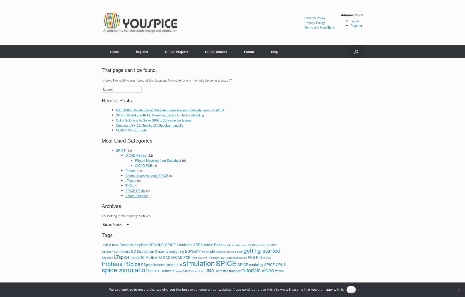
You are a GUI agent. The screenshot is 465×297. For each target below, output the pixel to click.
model (135, 257)
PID (259, 257)
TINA (129, 185)
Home (114, 51)
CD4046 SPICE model (131, 130)
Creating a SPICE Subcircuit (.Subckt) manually (149, 125)
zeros (279, 270)
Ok (351, 289)
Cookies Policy (315, 17)
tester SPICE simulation (189, 271)
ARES (198, 244)
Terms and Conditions (319, 27)
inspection (107, 257)
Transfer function (228, 270)
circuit (226, 245)
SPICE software (162, 270)
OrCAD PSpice (136, 155)
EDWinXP (193, 251)
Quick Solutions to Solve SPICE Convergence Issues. (154, 120)
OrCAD (164, 257)
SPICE (121, 150)
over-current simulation (233, 257)
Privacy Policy (314, 22)
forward (220, 251)
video (268, 270)
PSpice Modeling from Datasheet (158, 160)
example (208, 251)
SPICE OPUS (135, 190)
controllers (122, 251)
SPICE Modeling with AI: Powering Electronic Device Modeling (160, 115)
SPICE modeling (250, 264)
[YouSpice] (140, 22)
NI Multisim (149, 257)
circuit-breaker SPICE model (247, 245)
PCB (251, 257)
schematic (174, 264)
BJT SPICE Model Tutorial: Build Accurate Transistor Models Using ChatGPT (170, 110)
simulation (199, 263)
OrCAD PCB (143, 165)
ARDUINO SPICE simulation (170, 244)
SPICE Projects (176, 51)
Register (356, 25)
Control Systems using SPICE (146, 175)
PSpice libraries (153, 264)
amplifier (140, 244)
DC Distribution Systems (149, 251)
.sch (105, 244)
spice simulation (125, 269)
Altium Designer (136, 195)
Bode (218, 244)
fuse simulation (234, 251)
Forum (249, 51)
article (208, 244)
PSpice (131, 263)
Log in (354, 21)
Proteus (130, 170)
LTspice (130, 180)
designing (176, 251)
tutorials (251, 270)
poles (267, 257)
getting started (262, 250)
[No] (459, 289)
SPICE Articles (216, 51)
